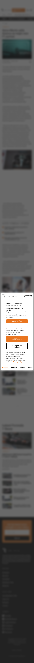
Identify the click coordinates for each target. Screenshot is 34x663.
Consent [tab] (5, 368)
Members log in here (17, 346)
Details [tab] (22, 367)
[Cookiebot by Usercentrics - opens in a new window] (24, 296)
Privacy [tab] (14, 367)
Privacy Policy (17, 362)
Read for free (17, 321)
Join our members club (17, 339)
